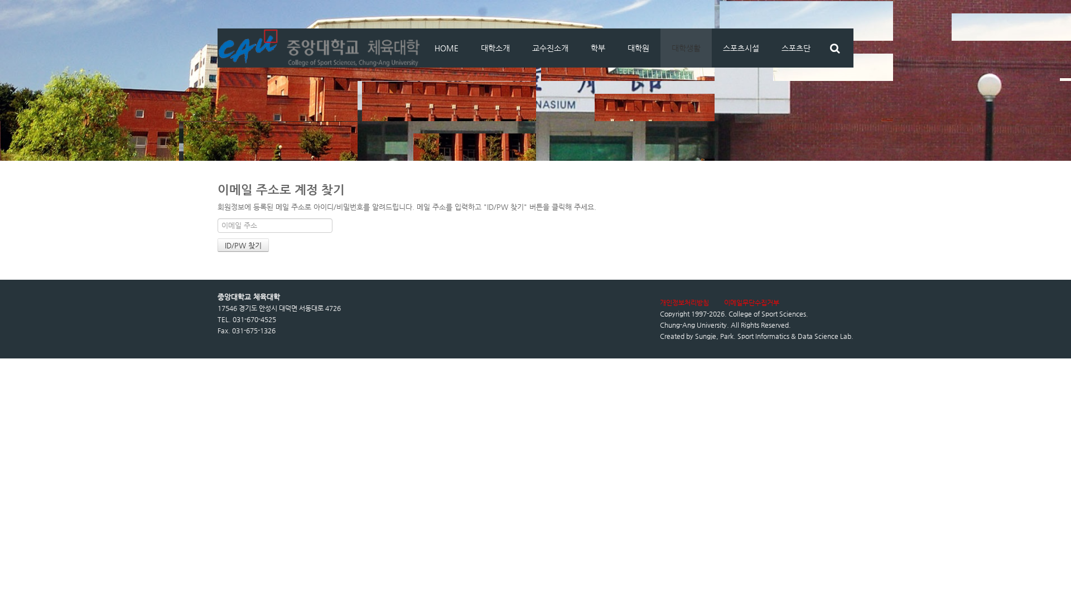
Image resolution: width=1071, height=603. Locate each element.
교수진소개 (550, 48)
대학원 (638, 48)
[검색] (835, 48)
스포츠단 (796, 48)
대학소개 (495, 48)
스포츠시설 (741, 48)
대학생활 (686, 48)
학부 (598, 48)
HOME (447, 48)
